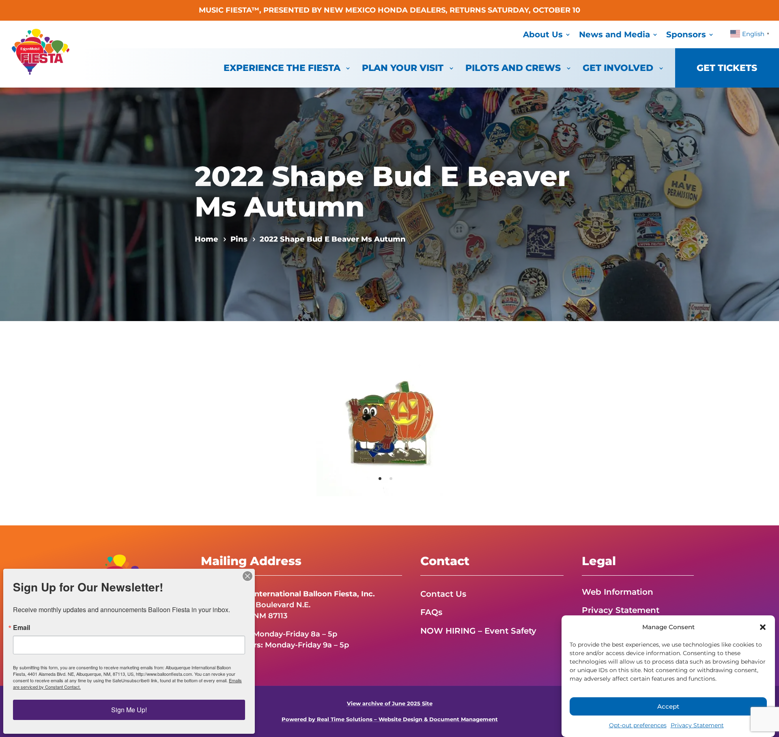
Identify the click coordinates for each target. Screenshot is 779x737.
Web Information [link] (617, 592)
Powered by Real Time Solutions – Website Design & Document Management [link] (390, 719)
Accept (668, 706)
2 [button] (391, 478)
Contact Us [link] (443, 594)
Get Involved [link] (618, 67)
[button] (763, 627)
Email (21, 627)
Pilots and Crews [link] (513, 67)
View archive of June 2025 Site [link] (390, 704)
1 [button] (380, 478)
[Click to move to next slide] (461, 423)
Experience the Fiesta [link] (282, 67)
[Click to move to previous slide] (317, 423)
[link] (40, 72)
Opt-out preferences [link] (638, 725)
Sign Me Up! (129, 709)
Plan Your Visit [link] (402, 67)
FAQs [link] (431, 612)
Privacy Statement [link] (697, 725)
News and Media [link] (614, 34)
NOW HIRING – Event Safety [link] (478, 631)
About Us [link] (543, 34)
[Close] (247, 576)
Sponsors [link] (686, 34)
